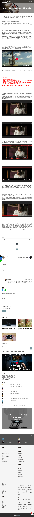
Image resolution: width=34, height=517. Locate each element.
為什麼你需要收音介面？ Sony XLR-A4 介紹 (8, 328)
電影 (19, 494)
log (28, 485)
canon (22, 485)
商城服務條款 (20, 457)
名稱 (3, 295)
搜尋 (2, 346)
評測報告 (5, 329)
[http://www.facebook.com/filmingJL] (1, 259)
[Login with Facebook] (2, 290)
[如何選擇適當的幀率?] (3, 439)
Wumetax (18, 515)
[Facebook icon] (16, 249)
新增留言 (3, 298)
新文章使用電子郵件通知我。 (7, 308)
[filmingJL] (1, 257)
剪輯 (30, 489)
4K (18, 484)
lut (31, 485)
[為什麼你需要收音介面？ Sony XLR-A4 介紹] (9, 323)
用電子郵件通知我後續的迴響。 (7, 306)
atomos (29, 484)
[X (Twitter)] (11, 240)
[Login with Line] (5, 290)
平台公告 (3, 501)
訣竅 (26, 492)
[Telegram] (23, 240)
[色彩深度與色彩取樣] (19, 439)
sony (24, 489)
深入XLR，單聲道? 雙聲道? (14, 391)
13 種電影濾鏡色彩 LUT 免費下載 (15, 384)
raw (22, 489)
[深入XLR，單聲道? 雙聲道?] (19, 442)
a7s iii (23, 484)
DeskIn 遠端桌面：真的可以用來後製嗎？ (8, 376)
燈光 (21, 492)
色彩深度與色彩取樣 (24, 438)
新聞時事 (3, 489)
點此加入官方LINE (6, 451)
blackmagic (19, 485)
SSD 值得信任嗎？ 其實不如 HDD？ (7, 342)
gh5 (27, 485)
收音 (25, 491)
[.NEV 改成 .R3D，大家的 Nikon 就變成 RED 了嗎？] (25, 323)
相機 (23, 492)
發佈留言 (4, 310)
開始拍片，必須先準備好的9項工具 (15, 393)
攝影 (20, 491)
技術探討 (19, 330)
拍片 (19, 491)
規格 (24, 492)
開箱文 (7, 329)
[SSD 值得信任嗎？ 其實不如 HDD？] (9, 337)
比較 (30, 491)
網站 (24, 295)
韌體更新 (3, 493)
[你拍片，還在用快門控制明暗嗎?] (3, 442)
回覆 (31, 279)
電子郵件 (14, 295)
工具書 (2, 329)
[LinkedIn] (17, 240)
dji (24, 485)
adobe (26, 484)
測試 (31, 491)
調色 (30, 492)
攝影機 (23, 491)
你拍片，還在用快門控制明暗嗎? (9, 442)
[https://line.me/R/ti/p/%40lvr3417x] (1, 261)
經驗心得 (5, 343)
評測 (28, 492)
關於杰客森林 (20, 453)
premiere (27, 487)
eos (26, 485)
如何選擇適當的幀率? (13, 400)
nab (18, 487)
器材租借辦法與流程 (21, 461)
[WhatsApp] (29, 240)
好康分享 (3, 484)
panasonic (23, 487)
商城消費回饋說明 (20, 459)
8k (21, 484)
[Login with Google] (4, 290)
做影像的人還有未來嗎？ (5, 379)
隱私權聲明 (19, 455)
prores (30, 487)
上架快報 (3, 483)
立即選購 (17, 421)
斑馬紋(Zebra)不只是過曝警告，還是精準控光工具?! (17, 405)
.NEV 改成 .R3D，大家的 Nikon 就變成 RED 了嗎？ (9, 377)
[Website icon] (17, 249)
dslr (25, 485)
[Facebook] (5, 240)
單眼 (31, 489)
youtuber (27, 489)
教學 (27, 491)
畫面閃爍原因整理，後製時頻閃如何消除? (16, 386)
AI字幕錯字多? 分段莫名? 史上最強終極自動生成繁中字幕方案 (19, 398)
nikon (20, 487)
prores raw (20, 489)
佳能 (28, 489)
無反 (19, 492)
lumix (30, 485)
